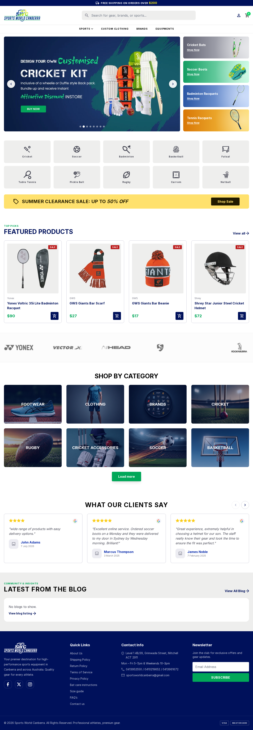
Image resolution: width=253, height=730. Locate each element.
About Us (76, 653)
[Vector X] (33, 347)
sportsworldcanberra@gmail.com (147, 675)
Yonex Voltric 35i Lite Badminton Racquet (32, 305)
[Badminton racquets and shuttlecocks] (92, 84)
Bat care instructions (83, 685)
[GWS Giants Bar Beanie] (157, 268)
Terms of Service (81, 672)
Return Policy (78, 666)
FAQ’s (73, 697)
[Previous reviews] (236, 505)
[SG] (126, 347)
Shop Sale (225, 201)
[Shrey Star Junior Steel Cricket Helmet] (220, 268)
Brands (141, 28)
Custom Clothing (114, 28)
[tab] (80, 126)
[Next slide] (173, 84)
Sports (84, 28)
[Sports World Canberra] (22, 15)
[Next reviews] (245, 505)
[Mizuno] (166, 347)
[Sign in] (238, 15)
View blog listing (20, 613)
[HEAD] (82, 347)
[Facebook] (8, 684)
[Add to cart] (55, 316)
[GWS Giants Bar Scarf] (95, 268)
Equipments (165, 28)
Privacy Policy (79, 678)
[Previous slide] (11, 84)
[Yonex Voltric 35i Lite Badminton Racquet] (33, 268)
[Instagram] (30, 684)
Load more (126, 477)
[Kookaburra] (205, 347)
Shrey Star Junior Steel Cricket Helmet (219, 305)
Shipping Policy (80, 659)
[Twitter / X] (19, 684)
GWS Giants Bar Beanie (150, 303)
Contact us (77, 704)
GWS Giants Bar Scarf (87, 303)
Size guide (77, 691)
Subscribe (220, 677)
